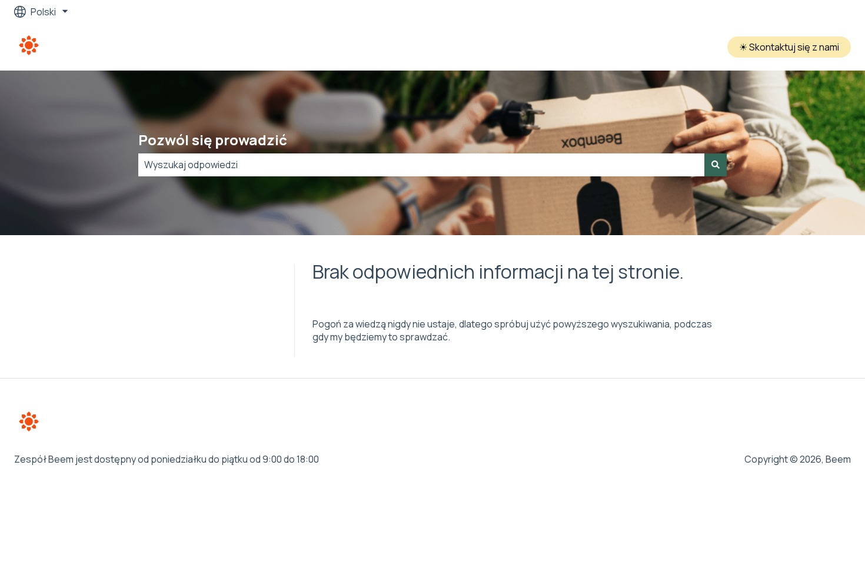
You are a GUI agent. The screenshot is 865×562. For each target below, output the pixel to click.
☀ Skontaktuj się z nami (789, 47)
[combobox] (421, 164)
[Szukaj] (715, 164)
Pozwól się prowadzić (212, 139)
